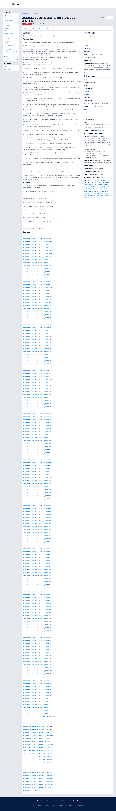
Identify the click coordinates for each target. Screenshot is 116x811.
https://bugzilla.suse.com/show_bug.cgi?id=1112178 (37, 275)
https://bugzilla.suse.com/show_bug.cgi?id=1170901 (37, 437)
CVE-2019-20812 (95, 182)
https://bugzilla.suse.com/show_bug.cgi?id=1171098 (37, 443)
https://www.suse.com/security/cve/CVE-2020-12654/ (38, 766)
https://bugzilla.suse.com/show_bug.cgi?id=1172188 (37, 661)
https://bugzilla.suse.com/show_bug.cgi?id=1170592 (37, 413)
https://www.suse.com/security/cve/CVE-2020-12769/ (38, 784)
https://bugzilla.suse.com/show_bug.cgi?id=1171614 (37, 535)
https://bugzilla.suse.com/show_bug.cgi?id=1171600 (37, 496)
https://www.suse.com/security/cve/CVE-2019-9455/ (37, 729)
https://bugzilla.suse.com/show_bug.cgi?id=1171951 (37, 609)
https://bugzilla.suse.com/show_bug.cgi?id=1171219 (37, 474)
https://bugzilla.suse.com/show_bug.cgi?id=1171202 (37, 459)
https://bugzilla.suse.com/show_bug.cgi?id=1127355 (37, 293)
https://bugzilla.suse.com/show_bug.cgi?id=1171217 (37, 468)
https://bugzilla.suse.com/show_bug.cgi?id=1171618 (37, 548)
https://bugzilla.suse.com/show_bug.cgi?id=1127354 (37, 290)
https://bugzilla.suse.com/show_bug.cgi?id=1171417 (37, 486)
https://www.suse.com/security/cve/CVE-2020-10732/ (38, 744)
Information (27, 29)
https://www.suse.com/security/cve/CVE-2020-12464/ (38, 756)
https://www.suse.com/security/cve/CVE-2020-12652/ (38, 760)
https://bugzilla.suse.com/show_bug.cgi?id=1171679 (37, 578)
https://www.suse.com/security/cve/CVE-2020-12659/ (38, 778)
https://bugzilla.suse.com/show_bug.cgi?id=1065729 (37, 241)
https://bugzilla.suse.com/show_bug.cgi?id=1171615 (37, 539)
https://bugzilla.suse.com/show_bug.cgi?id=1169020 (37, 379)
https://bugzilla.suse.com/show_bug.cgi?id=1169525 (37, 385)
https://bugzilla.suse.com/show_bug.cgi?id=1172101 (37, 640)
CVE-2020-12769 (98, 195)
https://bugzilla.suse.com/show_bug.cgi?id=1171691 (37, 581)
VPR (85, 79)
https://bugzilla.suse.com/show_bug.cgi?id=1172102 (37, 643)
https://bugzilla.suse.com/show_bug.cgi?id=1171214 (37, 465)
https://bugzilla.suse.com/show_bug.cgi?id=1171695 (37, 591)
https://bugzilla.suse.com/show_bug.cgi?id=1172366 (37, 701)
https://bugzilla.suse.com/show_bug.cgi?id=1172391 (37, 707)
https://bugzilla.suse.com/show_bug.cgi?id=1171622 (37, 560)
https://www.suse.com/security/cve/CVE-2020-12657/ (38, 775)
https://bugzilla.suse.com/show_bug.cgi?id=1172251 (37, 683)
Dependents (46, 29)
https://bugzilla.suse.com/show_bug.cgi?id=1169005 (37, 376)
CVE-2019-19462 (101, 180)
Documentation (66, 801)
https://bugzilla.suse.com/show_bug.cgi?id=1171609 (37, 520)
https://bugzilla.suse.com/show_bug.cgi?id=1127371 (37, 296)
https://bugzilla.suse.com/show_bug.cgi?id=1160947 (37, 330)
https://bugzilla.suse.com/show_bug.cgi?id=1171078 (37, 440)
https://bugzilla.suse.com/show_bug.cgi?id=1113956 (37, 281)
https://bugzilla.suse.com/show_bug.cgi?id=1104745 (37, 265)
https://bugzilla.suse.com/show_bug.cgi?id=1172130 (37, 655)
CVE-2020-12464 (88, 190)
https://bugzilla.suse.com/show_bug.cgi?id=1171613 (37, 532)
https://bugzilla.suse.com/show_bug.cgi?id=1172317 (37, 689)
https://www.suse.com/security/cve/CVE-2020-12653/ (38, 763)
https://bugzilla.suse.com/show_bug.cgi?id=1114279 (37, 284)
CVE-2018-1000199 (92, 180)
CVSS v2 (87, 91)
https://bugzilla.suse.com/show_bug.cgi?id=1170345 (37, 404)
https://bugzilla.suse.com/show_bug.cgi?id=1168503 (37, 367)
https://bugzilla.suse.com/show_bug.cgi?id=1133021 (37, 299)
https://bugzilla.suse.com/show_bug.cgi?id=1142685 (37, 305)
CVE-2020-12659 (99, 106)
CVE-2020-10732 (101, 186)
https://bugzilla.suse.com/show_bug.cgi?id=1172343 (37, 695)
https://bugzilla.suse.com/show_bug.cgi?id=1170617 (37, 416)
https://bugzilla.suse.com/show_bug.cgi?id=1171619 (37, 551)
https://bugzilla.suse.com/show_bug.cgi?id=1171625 (37, 569)
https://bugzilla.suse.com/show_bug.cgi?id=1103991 (37, 259)
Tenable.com (40, 801)
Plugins (15, 4)
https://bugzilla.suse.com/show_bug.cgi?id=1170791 (37, 434)
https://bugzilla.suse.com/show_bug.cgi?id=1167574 (37, 354)
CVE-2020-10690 (97, 184)
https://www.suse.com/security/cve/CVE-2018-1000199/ (38, 717)
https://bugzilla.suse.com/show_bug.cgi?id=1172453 (37, 713)
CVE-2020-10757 (95, 188)
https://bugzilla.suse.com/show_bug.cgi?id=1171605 (37, 508)
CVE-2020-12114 (104, 188)
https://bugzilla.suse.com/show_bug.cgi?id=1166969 (37, 348)
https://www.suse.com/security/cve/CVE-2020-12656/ (38, 772)
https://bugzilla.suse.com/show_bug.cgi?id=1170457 (37, 407)
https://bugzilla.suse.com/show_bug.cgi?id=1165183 (37, 339)
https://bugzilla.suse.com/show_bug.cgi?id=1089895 (37, 253)
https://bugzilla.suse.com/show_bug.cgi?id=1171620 (37, 554)
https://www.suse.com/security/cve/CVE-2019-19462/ (37, 720)
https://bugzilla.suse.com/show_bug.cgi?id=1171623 (37, 563)
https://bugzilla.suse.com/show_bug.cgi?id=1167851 (37, 357)
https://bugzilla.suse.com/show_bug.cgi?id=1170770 (37, 428)
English (109, 17)
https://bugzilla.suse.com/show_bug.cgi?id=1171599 (37, 492)
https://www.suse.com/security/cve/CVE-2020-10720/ (38, 741)
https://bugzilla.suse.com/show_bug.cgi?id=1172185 (37, 658)
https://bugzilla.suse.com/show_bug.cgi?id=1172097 (37, 631)
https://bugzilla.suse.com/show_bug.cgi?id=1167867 (37, 361)
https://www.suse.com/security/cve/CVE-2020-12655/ (38, 769)
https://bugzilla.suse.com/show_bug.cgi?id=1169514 (37, 382)
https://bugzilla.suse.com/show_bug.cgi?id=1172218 (37, 674)
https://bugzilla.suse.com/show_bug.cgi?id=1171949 (37, 606)
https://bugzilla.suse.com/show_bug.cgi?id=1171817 (37, 600)
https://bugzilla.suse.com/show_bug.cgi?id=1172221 (37, 677)
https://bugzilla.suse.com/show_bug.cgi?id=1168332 (37, 364)
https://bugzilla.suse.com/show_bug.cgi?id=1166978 (37, 351)
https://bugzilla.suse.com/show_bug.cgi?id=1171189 (37, 450)
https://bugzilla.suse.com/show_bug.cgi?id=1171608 (37, 517)
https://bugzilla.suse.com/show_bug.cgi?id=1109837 (37, 268)
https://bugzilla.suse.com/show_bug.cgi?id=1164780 (37, 333)
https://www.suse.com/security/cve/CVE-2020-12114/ (37, 753)
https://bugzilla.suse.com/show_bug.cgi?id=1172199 (37, 664)
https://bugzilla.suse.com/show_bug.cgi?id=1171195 (37, 456)
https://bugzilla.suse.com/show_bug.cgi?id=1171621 (37, 557)
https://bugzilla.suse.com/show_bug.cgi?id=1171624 (37, 566)
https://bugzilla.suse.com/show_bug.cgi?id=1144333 (37, 308)
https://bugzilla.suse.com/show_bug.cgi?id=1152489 (37, 314)
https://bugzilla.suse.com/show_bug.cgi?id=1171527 (37, 489)
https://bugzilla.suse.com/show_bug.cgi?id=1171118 (37, 446)
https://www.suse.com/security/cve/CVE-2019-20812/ (38, 726)
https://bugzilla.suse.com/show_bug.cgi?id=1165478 (37, 342)
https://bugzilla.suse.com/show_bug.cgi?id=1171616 (37, 542)
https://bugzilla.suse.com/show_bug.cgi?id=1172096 (37, 628)
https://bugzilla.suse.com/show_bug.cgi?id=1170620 (37, 422)
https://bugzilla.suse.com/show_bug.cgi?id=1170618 (37, 419)
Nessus (29, 13)
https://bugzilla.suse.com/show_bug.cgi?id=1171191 (37, 453)
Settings (108, 4)
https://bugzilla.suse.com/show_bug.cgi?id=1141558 (37, 302)
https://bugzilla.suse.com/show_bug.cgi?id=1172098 (37, 634)
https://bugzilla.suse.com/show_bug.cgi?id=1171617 (37, 545)
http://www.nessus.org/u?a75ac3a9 (32, 790)
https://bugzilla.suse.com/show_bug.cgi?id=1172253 (37, 686)
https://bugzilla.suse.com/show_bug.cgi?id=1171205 (37, 462)
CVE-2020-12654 (92, 192)
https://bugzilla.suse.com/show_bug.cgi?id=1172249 (37, 680)
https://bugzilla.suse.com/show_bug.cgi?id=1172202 (37, 671)
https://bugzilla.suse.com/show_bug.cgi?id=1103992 (37, 262)
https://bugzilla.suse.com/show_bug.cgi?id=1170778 (37, 431)
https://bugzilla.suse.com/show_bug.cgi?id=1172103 (37, 646)
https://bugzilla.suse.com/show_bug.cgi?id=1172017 (37, 624)
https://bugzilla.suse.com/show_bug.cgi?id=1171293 (37, 483)
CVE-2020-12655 (101, 192)
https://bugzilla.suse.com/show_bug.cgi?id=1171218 (37, 471)
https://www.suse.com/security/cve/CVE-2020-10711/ (37, 738)
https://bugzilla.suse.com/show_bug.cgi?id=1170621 (37, 425)
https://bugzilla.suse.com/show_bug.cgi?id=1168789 (37, 373)
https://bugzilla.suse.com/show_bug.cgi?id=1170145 (37, 397)
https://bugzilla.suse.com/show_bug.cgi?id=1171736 (37, 594)
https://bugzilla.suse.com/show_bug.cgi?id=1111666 (37, 272)
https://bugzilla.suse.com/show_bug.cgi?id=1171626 (37, 572)
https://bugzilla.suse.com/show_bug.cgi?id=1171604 (37, 505)
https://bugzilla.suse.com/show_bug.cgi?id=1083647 (37, 250)
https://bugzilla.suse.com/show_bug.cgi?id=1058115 (37, 238)
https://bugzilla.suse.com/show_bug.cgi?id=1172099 (37, 637)
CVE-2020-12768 (88, 195)
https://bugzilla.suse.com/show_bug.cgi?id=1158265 (37, 324)
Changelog (55, 29)
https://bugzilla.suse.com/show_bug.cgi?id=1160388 (37, 327)
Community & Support (53, 801)
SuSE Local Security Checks (95, 54)
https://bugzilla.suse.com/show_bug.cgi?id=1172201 (37, 667)
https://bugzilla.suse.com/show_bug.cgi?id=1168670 (37, 370)
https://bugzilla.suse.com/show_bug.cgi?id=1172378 (37, 704)
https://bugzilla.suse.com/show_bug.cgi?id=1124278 (37, 287)
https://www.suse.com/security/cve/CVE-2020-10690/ (38, 735)
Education (76, 801)
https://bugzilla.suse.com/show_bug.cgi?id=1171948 (37, 603)
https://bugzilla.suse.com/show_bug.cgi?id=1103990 (37, 256)
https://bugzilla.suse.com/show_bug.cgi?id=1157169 (37, 321)
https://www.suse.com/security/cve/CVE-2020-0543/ (37, 732)
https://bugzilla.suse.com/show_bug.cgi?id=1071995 (37, 244)
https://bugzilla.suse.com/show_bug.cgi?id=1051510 (37, 235)
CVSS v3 (87, 110)
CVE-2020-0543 (88, 184)
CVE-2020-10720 (91, 186)
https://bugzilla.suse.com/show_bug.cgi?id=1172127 (37, 652)
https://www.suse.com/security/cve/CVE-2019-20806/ (38, 723)
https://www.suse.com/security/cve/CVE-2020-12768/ (38, 781)
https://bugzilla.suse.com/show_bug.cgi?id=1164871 (37, 336)
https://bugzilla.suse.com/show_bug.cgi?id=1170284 (37, 400)
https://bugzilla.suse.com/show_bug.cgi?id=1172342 (37, 692)
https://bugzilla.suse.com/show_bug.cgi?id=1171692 (37, 585)
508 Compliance (79, 805)
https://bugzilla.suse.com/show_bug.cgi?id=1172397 (37, 710)
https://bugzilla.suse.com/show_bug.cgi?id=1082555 (37, 247)
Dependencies (37, 29)
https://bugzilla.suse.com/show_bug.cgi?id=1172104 (37, 649)
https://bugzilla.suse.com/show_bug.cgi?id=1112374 (37, 278)
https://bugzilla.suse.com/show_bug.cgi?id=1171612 (37, 529)
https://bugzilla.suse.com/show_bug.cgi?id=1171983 (37, 621)
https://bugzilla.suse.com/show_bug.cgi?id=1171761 (37, 597)
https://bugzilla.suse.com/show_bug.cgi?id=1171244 (37, 480)
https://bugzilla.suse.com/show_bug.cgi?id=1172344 (37, 698)
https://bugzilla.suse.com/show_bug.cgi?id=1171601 (37, 499)
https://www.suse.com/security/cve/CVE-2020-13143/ (38, 787)
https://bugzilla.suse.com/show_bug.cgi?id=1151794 (37, 311)
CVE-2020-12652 (98, 190)
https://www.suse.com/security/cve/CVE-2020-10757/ (38, 750)
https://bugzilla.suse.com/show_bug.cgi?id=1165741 (37, 345)
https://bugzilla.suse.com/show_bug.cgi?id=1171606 (37, 511)
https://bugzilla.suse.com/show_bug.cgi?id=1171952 (37, 612)
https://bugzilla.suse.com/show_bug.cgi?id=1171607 (37, 514)
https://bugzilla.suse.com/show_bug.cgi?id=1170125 (37, 394)
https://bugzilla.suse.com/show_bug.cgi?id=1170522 (37, 410)
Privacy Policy (62, 805)
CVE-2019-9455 (104, 182)
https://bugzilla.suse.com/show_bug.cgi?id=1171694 (37, 588)
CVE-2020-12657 (99, 130)
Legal (70, 805)
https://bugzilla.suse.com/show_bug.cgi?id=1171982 (37, 618)
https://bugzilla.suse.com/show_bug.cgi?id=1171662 (37, 575)
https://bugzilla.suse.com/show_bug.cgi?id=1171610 (37, 523)
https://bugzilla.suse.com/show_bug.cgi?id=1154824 (37, 318)
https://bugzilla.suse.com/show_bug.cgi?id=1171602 (37, 502)
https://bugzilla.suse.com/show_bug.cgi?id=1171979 (37, 615)
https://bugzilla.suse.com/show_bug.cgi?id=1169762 (37, 388)
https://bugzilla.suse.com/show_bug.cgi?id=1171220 (37, 477)
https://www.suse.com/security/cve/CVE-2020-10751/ (38, 747)
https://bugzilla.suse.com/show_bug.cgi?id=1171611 (37, 526)
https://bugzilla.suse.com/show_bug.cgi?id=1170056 (37, 391)
